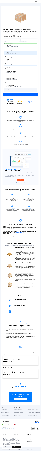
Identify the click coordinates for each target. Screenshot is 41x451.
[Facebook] (35, 423)
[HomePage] (20, 421)
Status (14, 449)
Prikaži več (20, 389)
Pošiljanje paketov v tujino (5, 410)
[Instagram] (36, 423)
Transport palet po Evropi (5, 412)
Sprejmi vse (16, 446)
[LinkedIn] (38, 423)
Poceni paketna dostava (5, 415)
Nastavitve (7, 446)
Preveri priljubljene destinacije (20, 398)
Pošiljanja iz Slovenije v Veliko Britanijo (34, 412)
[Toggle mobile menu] (39, 1)
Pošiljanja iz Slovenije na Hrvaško (33, 410)
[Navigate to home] (4, 1)
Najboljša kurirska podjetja (18, 412)
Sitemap (10, 449)
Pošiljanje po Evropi (4, 409)
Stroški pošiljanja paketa (18, 409)
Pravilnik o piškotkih (19, 449)
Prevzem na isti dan (17, 410)
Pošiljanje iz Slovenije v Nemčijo (33, 409)
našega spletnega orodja (19, 232)
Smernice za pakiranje (17, 415)
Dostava (22, 40)
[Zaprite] (19, 41)
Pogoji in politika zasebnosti (27, 449)
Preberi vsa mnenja (30, 102)
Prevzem (5, 40)
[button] (20, 67)
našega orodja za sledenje (21, 236)
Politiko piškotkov (7, 444)
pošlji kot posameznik (21, 182)
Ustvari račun (20, 179)
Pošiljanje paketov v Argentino (32, 415)
